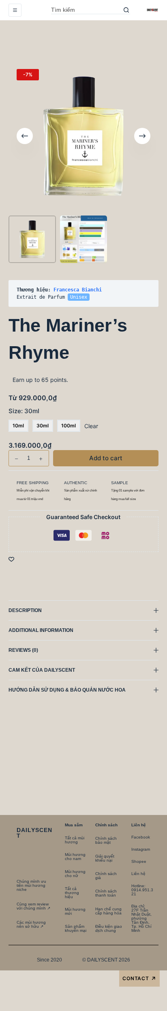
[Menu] (15, 10)
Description (25, 610)
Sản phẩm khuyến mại (75, 928)
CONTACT (139, 978)
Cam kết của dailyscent (42, 670)
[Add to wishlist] (11, 559)
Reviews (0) (23, 650)
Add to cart (133, 42)
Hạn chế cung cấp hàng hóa (108, 911)
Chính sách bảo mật (106, 840)
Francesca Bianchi (78, 290)
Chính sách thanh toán (106, 893)
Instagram (140, 849)
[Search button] (126, 10)
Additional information (41, 630)
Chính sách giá (106, 875)
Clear (91, 426)
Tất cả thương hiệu (72, 892)
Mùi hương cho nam (75, 856)
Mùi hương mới (75, 911)
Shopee (138, 861)
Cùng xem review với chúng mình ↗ (33, 906)
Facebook (140, 837)
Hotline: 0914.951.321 (142, 890)
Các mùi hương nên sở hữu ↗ (31, 924)
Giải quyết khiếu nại (104, 858)
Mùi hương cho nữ (75, 873)
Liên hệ (138, 873)
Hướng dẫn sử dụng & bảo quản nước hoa (67, 690)
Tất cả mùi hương (74, 840)
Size (24, 411)
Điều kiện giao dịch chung (108, 928)
